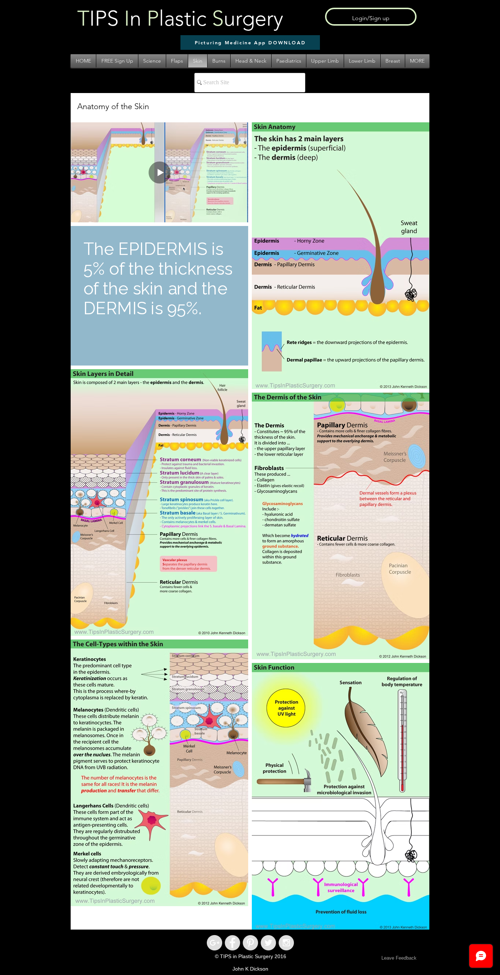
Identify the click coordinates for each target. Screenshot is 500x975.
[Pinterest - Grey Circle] (250, 942)
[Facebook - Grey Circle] (232, 942)
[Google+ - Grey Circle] (214, 942)
